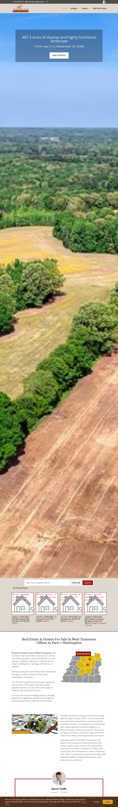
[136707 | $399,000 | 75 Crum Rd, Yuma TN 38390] (47, 604)
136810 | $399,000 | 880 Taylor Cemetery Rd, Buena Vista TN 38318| (95, 621)
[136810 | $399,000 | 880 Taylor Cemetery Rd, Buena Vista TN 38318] (95, 604)
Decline (96, 802)
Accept (107, 802)
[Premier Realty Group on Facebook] (47, 2)
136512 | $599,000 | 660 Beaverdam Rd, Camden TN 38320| (21, 619)
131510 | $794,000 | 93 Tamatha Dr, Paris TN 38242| (70, 618)
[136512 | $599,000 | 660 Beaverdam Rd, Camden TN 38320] (22, 604)
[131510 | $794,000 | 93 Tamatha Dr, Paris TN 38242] (71, 604)
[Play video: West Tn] (35, 724)
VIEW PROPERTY (59, 55)
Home (64, 8)
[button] (72, 658)
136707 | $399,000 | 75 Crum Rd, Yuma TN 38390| (46, 618)
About (85, 8)
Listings (73, 8)
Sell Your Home (99, 8)
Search (88, 582)
